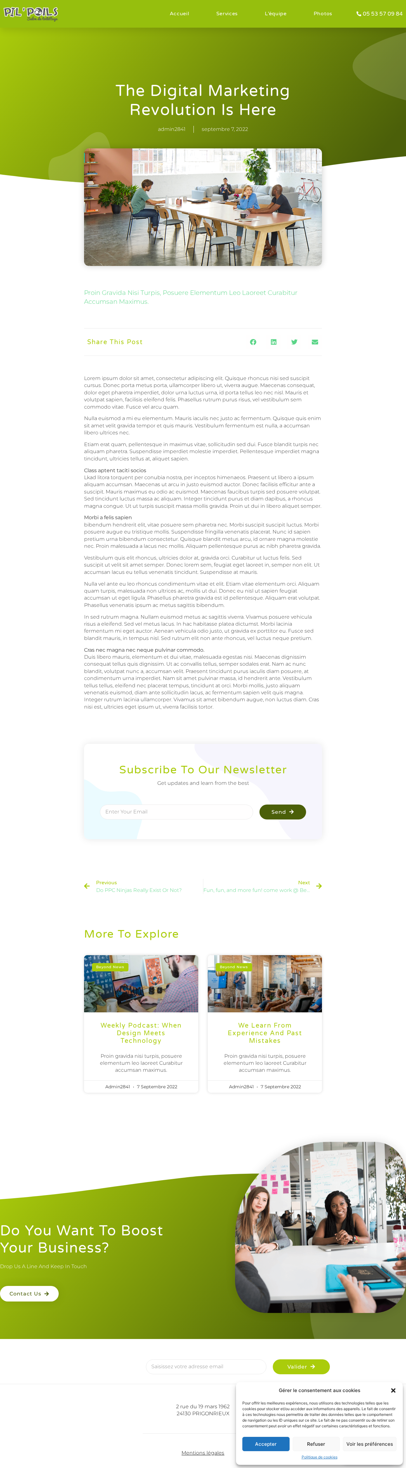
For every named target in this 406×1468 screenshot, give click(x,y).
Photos (323, 13)
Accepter (266, 1444)
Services (227, 13)
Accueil (179, 13)
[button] (393, 1390)
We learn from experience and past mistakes (265, 1033)
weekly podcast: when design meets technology (141, 1033)
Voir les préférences (369, 1444)
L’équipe (276, 13)
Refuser (316, 1444)
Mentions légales (202, 1453)
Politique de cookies (319, 1457)
